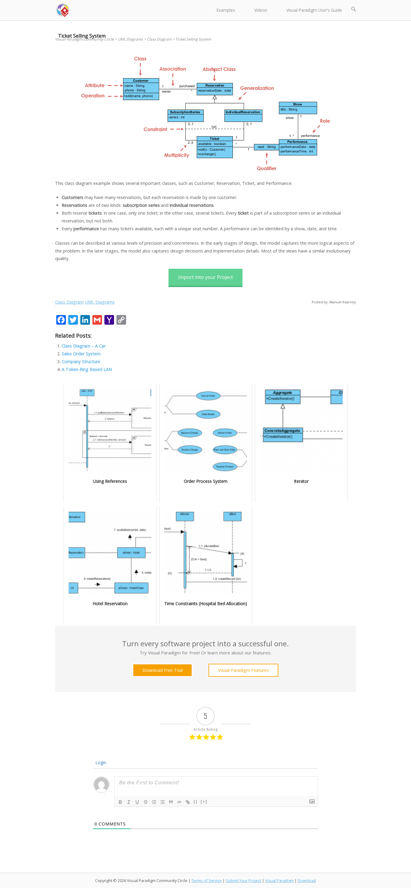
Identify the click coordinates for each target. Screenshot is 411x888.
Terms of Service (206, 880)
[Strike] (145, 802)
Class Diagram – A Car (84, 346)
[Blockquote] (171, 802)
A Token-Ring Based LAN (87, 369)
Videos (260, 10)
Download (307, 880)
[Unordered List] (162, 802)
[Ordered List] (154, 802)
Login (100, 762)
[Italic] (129, 802)
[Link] (188, 802)
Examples (226, 10)
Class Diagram (69, 302)
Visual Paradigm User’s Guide (314, 10)
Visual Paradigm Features (243, 670)
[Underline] (137, 802)
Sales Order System (81, 354)
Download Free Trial (162, 670)
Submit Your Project (243, 880)
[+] (204, 801)
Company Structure (81, 361)
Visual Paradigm (279, 880)
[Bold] (120, 802)
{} (195, 801)
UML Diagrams (100, 302)
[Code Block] (179, 802)
